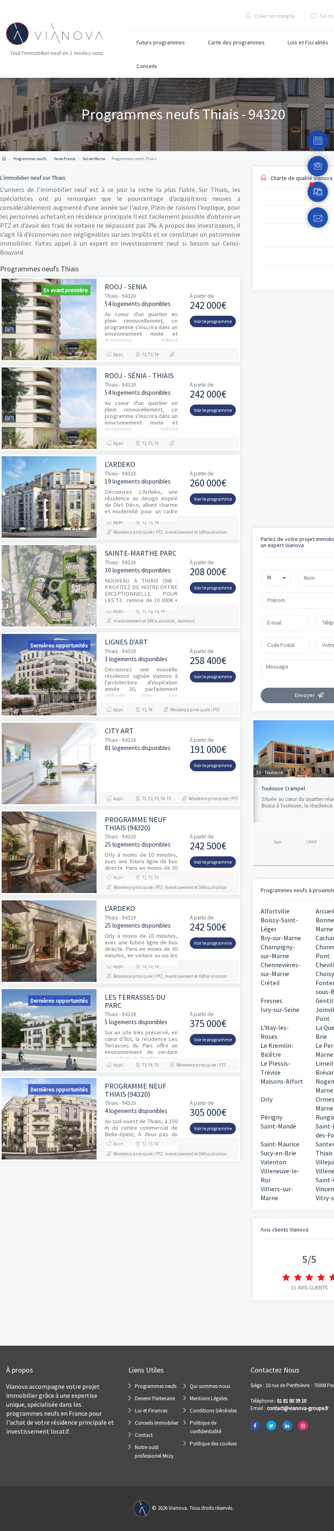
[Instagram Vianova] (303, 1425)
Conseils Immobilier (156, 1422)
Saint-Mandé (278, 1126)
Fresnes (271, 1000)
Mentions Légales (208, 1398)
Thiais (324, 1153)
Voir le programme (213, 321)
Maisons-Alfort (282, 1081)
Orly (266, 1099)
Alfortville (275, 911)
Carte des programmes (236, 42)
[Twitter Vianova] (271, 1425)
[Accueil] (4, 158)
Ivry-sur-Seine (280, 1009)
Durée (259, 375)
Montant (262, 340)
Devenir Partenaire (155, 1398)
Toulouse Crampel (283, 788)
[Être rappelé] (318, 166)
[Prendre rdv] (318, 140)
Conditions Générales (213, 1410)
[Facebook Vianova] (255, 1425)
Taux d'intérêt (267, 409)
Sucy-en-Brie (278, 1153)
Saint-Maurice (280, 1144)
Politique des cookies (213, 1443)
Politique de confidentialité (205, 1427)
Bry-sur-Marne (281, 938)
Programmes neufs (155, 1386)
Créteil (270, 983)
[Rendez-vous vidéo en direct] (318, 192)
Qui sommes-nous (210, 1386)
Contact (144, 1435)
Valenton (273, 1162)
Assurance (264, 443)
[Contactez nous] (318, 217)
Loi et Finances (151, 1410)
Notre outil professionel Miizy (154, 1451)
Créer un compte (274, 16)
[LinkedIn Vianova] (287, 1425)
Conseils (146, 66)
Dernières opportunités (59, 645)
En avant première (66, 290)
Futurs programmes (160, 42)
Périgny (271, 1117)
